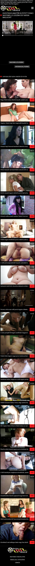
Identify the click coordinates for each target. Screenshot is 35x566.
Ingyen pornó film (22, 2)
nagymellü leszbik (16, 62)
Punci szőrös (22, 1)
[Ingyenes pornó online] (10, 8)
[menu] (32, 8)
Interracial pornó (22, 66)
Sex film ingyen (13, 4)
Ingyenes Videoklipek (17, 557)
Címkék (17, 562)
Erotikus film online (11, 2)
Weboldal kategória (17, 559)
